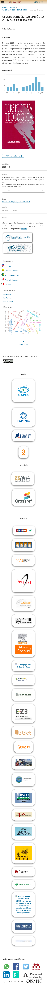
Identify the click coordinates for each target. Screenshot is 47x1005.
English (8, 266)
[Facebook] (17, 969)
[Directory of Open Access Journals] (23, 560)
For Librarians (8, 301)
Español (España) (11, 271)
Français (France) (11, 280)
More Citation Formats (11, 191)
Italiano (8, 284)
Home (4, 8)
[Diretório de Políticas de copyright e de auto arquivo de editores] (23, 884)
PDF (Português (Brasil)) (13, 156)
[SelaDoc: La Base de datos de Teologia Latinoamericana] (23, 940)
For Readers (7, 294)
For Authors (7, 298)
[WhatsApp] (8, 969)
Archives (12, 8)
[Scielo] (23, 581)
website (24, 229)
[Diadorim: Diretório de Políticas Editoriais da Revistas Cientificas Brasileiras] (23, 747)
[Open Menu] (2, 2)
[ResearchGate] (17, 977)
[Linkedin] (7, 977)
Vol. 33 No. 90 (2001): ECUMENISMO (14, 10)
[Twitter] (27, 969)
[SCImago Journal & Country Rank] (23, 666)
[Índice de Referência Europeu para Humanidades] (23, 926)
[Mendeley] (37, 969)
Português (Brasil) (12, 275)
